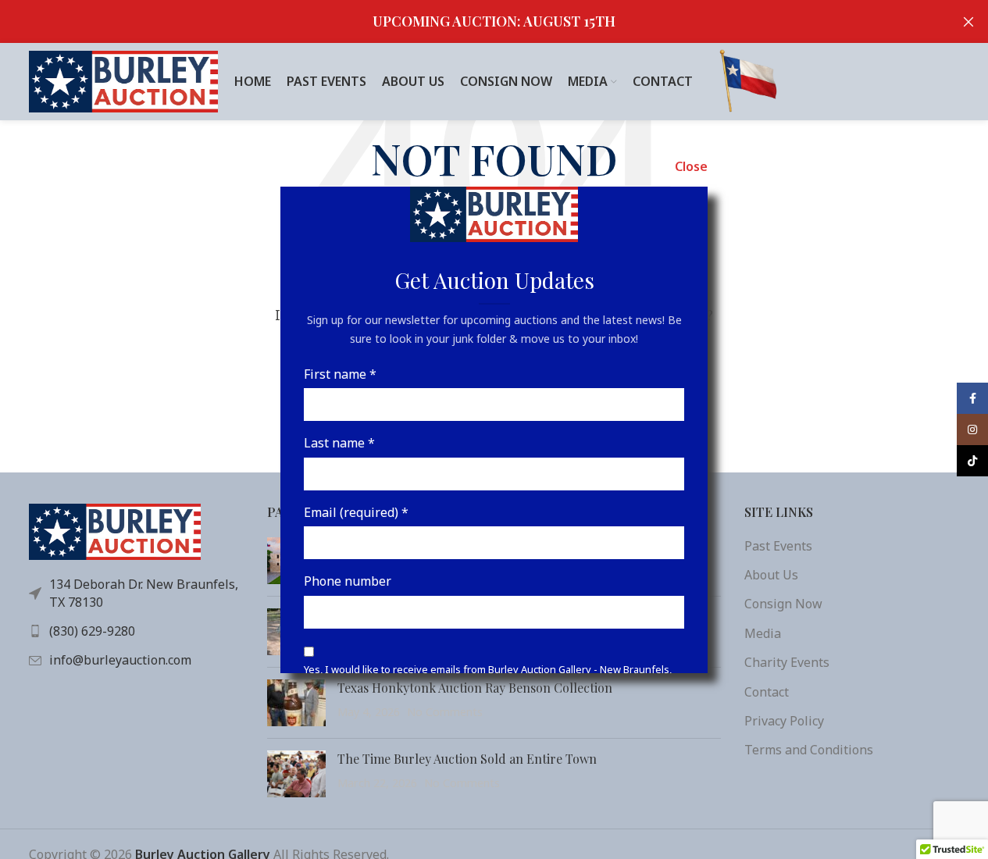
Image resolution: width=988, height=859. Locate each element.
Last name (339, 442)
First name (340, 373)
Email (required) (356, 511)
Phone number (347, 581)
